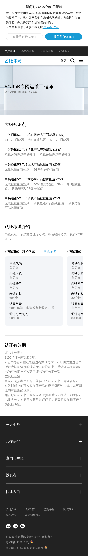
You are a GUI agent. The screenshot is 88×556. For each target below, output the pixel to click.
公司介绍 (11, 509)
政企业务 (64, 51)
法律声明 (68, 509)
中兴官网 (10, 51)
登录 (63, 60)
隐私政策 (11, 515)
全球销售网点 (33, 515)
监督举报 (49, 509)
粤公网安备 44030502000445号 (24, 548)
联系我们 (30, 509)
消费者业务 (27, 51)
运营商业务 (46, 51)
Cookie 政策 (51, 27)
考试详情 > (51, 251)
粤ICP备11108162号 (18, 542)
